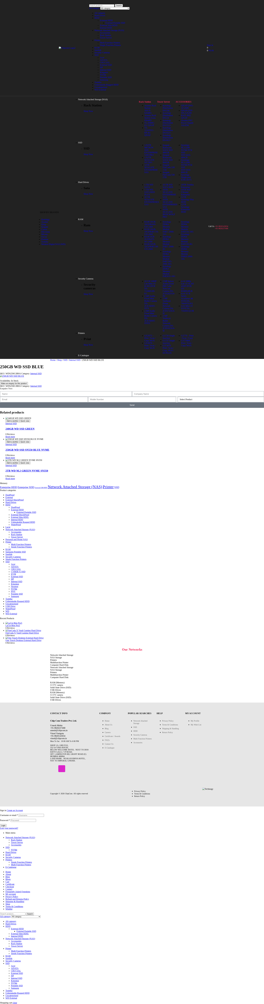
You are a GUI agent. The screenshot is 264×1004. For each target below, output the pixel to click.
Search (119, 6)
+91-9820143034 (221, 226)
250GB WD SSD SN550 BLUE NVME (27, 449)
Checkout (10, 887)
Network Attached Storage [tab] (61, 655)
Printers (9, 860)
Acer (102, 57)
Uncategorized (100, 87)
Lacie (8, 527)
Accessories (105, 33)
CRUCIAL (105, 62)
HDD (96, 18)
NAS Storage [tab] (56, 657)
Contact (9, 889)
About (8, 874)
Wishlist (9, 909)
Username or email (9, 815)
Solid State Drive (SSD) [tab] (60, 687)
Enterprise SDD (26, 487)
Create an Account (15, 810)
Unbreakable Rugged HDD (106, 85)
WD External (100, 90)
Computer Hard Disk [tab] (59, 665)
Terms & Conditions (14, 906)
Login (3, 825)
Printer (97, 40)
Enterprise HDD (8, 487)
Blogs (8, 879)
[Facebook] (53, 768)
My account (11, 894)
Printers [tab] (53, 660)
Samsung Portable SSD (16, 552)
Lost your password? (9, 828)
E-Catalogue (11, 867)
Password (5, 820)
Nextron (14, 586)
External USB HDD (41, 487)
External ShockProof (15, 500)
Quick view (24, 421)
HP (101, 67)
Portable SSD (106, 77)
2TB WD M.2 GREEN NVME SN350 (27, 470)
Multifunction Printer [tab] (59, 662)
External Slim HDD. (109, 25)
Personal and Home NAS (17, 539)
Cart (7, 882)
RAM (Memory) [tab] (57, 682)
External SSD (106, 65)
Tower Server (106, 38)
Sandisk (97, 50)
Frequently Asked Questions (18, 891)
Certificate (10, 884)
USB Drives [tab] (55, 690)
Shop (59, 360)
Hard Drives (99, 15)
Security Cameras (102, 52)
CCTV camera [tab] (56, 685)
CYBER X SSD (18, 571)
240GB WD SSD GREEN (20, 428)
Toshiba (97, 82)
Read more (10, 436)
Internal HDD (106, 28)
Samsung (104, 80)
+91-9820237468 (221, 228)
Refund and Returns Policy (17, 899)
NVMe (103, 75)
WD (7, 611)
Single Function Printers (110, 45)
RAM (97, 47)
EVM (13, 574)
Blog (8, 877)
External (9, 497)
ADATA (104, 60)
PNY (13, 591)
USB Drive (10, 606)
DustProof (10, 495)
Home (53, 360)
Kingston (104, 72)
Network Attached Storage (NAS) (109, 30)
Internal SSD (105, 70)
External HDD (106, 20)
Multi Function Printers (110, 43)
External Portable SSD (115, 23)
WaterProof (16, 524)
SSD (96, 55)
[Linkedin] (69, 768)
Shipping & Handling (15, 901)
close (15, 1003)
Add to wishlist (12, 421)
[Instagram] (61, 768)
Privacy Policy (12, 896)
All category (99, 13)
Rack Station (105, 35)
